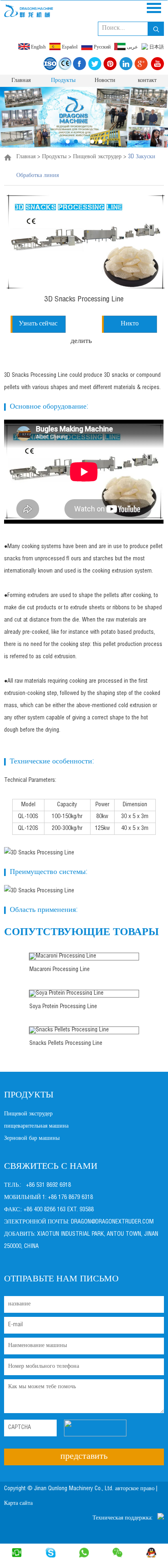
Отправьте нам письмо (61, 1279)
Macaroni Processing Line (59, 970)
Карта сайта (19, 1503)
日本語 (156, 47)
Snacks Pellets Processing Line (65, 1043)
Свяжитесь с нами (50, 1166)
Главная (21, 81)
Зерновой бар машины (32, 1138)
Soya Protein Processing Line (63, 1007)
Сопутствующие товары (81, 932)
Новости (105, 81)
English (38, 47)
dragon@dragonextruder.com (112, 1222)
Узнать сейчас (38, 324)
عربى (132, 47)
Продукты (63, 81)
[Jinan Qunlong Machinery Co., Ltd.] (28, 11)
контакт (147, 81)
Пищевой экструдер (97, 157)
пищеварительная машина (36, 1126)
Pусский (102, 47)
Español (69, 47)
